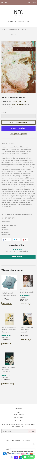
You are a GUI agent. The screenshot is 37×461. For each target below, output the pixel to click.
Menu (5, 2)
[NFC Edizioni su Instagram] (34, 444)
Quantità (4, 112)
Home (3, 29)
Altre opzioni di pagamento (18, 134)
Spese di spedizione (18, 105)
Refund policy (18, 417)
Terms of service (18, 414)
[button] (24, 295)
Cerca (18, 412)
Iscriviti (31, 431)
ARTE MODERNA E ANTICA (16, 29)
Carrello (33, 2)
